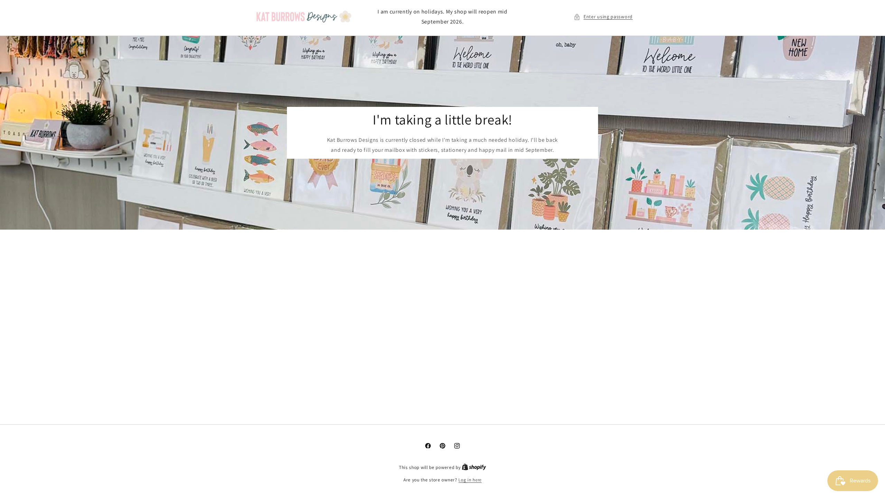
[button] (603, 16)
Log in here (470, 480)
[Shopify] (474, 467)
